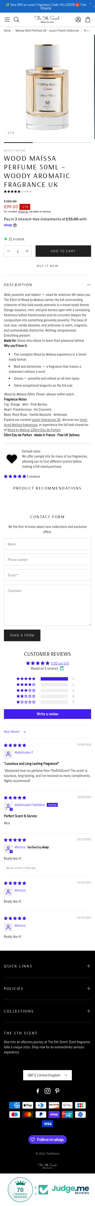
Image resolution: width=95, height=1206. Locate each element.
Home (7, 30)
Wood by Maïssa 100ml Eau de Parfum (34, 429)
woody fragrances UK (46, 419)
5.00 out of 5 (60, 663)
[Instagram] (47, 1091)
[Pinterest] (57, 1091)
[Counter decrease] (8, 251)
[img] (15, 745)
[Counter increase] (27, 251)
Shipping (23, 211)
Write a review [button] (47, 713)
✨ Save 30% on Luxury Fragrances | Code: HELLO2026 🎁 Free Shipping (45, 6)
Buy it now (47, 266)
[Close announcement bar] (90, 3)
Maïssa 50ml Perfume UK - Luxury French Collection (47, 30)
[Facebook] (38, 1091)
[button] (7, 19)
